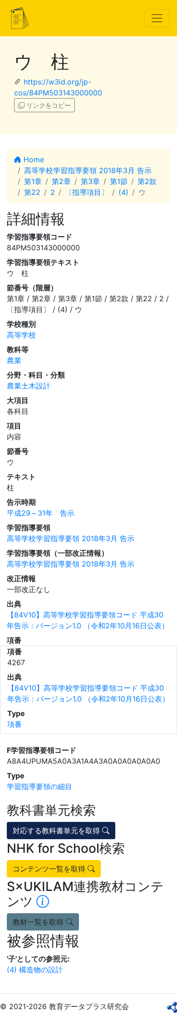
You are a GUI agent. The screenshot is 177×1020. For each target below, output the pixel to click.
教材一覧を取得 (39, 921)
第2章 (61, 181)
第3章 (90, 181)
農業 (14, 360)
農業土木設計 (28, 385)
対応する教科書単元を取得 (57, 830)
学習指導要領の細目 (39, 786)
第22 (32, 192)
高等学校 (21, 334)
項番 (14, 724)
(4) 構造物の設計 (35, 969)
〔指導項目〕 (86, 192)
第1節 (119, 181)
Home (32, 159)
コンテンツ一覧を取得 (50, 868)
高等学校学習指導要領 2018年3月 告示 (88, 170)
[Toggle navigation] (157, 18)
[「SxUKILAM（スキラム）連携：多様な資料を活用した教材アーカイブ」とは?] (42, 901)
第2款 (147, 181)
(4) (123, 192)
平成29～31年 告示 (40, 512)
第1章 (33, 181)
